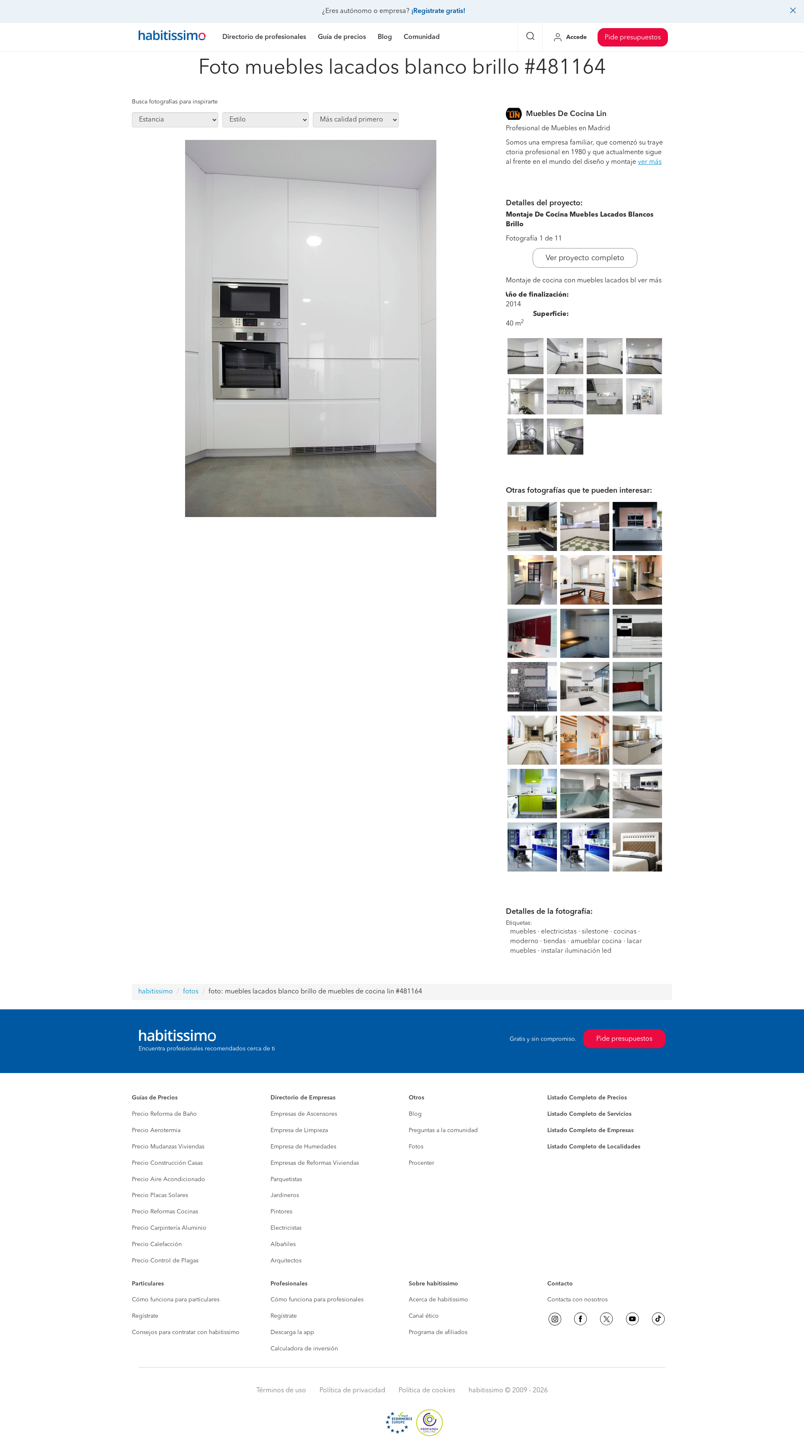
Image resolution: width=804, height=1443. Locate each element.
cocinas (624, 931)
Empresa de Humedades (303, 1147)
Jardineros (285, 1195)
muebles (523, 931)
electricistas (559, 931)
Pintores (281, 1212)
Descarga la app (292, 1332)
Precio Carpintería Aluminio (169, 1228)
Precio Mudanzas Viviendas (168, 1147)
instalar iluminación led (576, 951)
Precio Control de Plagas (165, 1261)
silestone (595, 931)
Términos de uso (281, 1390)
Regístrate (145, 1316)
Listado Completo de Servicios (589, 1114)
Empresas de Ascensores (304, 1114)
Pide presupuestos (633, 37)
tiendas (555, 941)
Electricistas (286, 1228)
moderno (524, 941)
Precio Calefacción (157, 1244)
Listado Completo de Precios (587, 1098)
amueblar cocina (596, 941)
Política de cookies (427, 1390)
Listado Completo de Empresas (590, 1130)
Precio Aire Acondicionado (168, 1179)
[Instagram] (554, 1319)
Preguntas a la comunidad (443, 1130)
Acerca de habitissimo (438, 1300)
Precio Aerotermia (156, 1130)
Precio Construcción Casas (167, 1163)
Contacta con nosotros (577, 1300)
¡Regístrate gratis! (438, 11)
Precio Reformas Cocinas (165, 1212)
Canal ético (424, 1316)
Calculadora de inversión (304, 1349)
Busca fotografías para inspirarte (175, 102)
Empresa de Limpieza (299, 1130)
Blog (415, 1114)
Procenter (421, 1163)
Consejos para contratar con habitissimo (186, 1332)
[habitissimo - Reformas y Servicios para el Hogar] (172, 37)
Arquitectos (286, 1261)
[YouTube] (632, 1319)
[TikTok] (658, 1319)
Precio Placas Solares (160, 1195)
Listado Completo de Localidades (593, 1147)
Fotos (416, 1147)
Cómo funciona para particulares (175, 1300)
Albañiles (283, 1244)
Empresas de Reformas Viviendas (315, 1163)
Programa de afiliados (438, 1332)
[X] (606, 1319)
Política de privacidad (352, 1390)
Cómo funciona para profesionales (317, 1300)
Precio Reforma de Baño (164, 1114)
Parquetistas (286, 1179)
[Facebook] (580, 1319)
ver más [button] (650, 162)
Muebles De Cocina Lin (566, 114)
